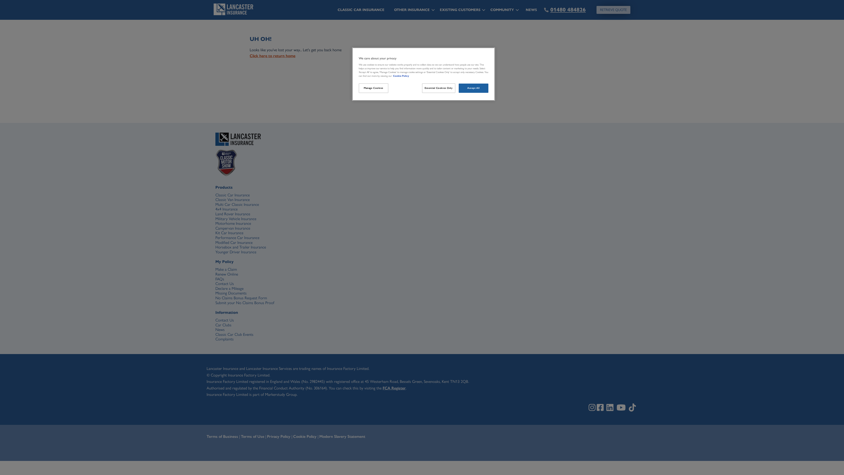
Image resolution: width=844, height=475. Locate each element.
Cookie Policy (401, 75)
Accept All (473, 88)
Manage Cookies (373, 88)
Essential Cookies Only (439, 88)
